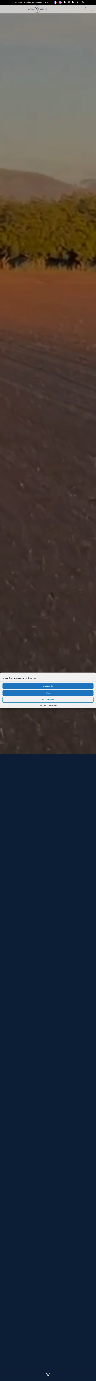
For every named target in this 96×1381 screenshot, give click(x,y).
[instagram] (83, 2)
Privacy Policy (53, 705)
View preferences (48, 700)
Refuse (48, 693)
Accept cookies (48, 686)
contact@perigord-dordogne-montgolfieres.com (31, 2)
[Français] (55, 2)
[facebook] (78, 2)
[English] (60, 2)
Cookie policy (43, 705)
